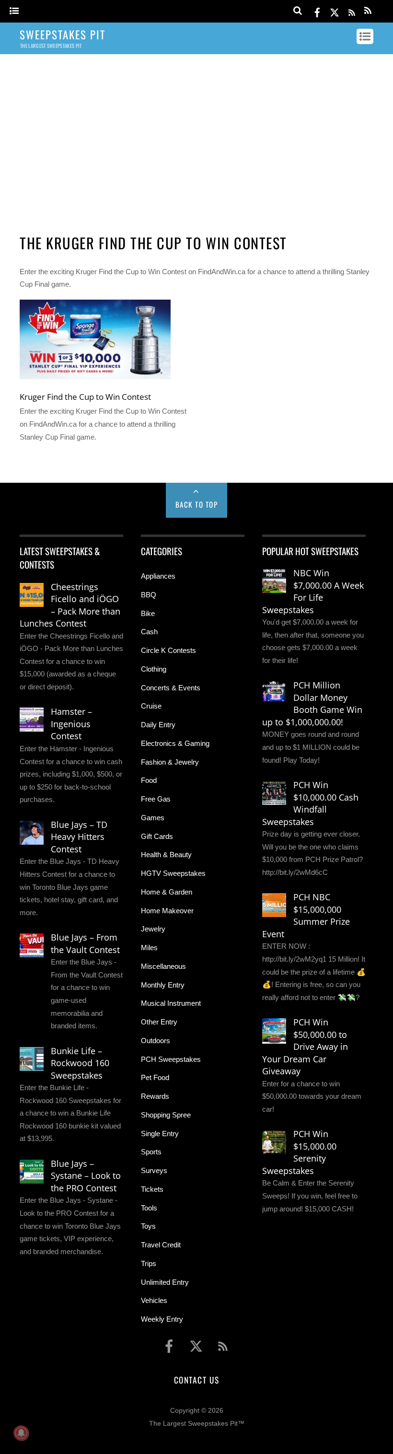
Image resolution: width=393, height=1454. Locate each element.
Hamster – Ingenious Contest (71, 724)
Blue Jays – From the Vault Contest (85, 943)
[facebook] (317, 11)
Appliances (158, 576)
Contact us (196, 1379)
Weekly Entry (162, 1319)
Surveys (154, 1170)
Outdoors (155, 1040)
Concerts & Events (170, 688)
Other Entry (159, 1022)
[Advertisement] (196, 136)
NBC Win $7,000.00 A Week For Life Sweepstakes (313, 591)
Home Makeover (167, 911)
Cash (149, 632)
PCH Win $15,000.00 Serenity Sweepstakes (299, 1152)
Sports (151, 1152)
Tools (149, 1208)
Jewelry (153, 929)
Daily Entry (158, 725)
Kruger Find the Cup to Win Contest (85, 396)
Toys (148, 1226)
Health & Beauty (166, 854)
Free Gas (156, 799)
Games (152, 818)
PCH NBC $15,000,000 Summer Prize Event (306, 915)
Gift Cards (157, 836)
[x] (334, 11)
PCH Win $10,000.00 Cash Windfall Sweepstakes (310, 803)
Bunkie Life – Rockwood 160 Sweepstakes (80, 1063)
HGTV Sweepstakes (173, 873)
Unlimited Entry (165, 1282)
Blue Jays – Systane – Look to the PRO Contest (86, 1176)
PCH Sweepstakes (171, 1059)
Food (149, 780)
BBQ (148, 595)
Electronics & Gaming (175, 743)
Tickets (152, 1189)
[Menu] (14, 11)
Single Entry (160, 1133)
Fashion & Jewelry (170, 762)
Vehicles (154, 1300)
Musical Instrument (171, 1003)
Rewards (155, 1096)
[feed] (351, 11)
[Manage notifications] (21, 1433)
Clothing (153, 669)
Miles (149, 947)
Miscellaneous (163, 966)
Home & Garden (166, 892)
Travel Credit (161, 1245)
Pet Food (155, 1077)
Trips (148, 1263)
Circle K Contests (168, 650)
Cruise (151, 706)
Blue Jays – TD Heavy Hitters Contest (79, 837)
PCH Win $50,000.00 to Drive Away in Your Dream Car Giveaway (305, 1046)
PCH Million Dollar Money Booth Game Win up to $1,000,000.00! (312, 703)
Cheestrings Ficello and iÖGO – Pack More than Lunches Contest (70, 605)
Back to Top (196, 504)
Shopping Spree (166, 1115)
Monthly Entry (163, 985)
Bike (148, 613)
